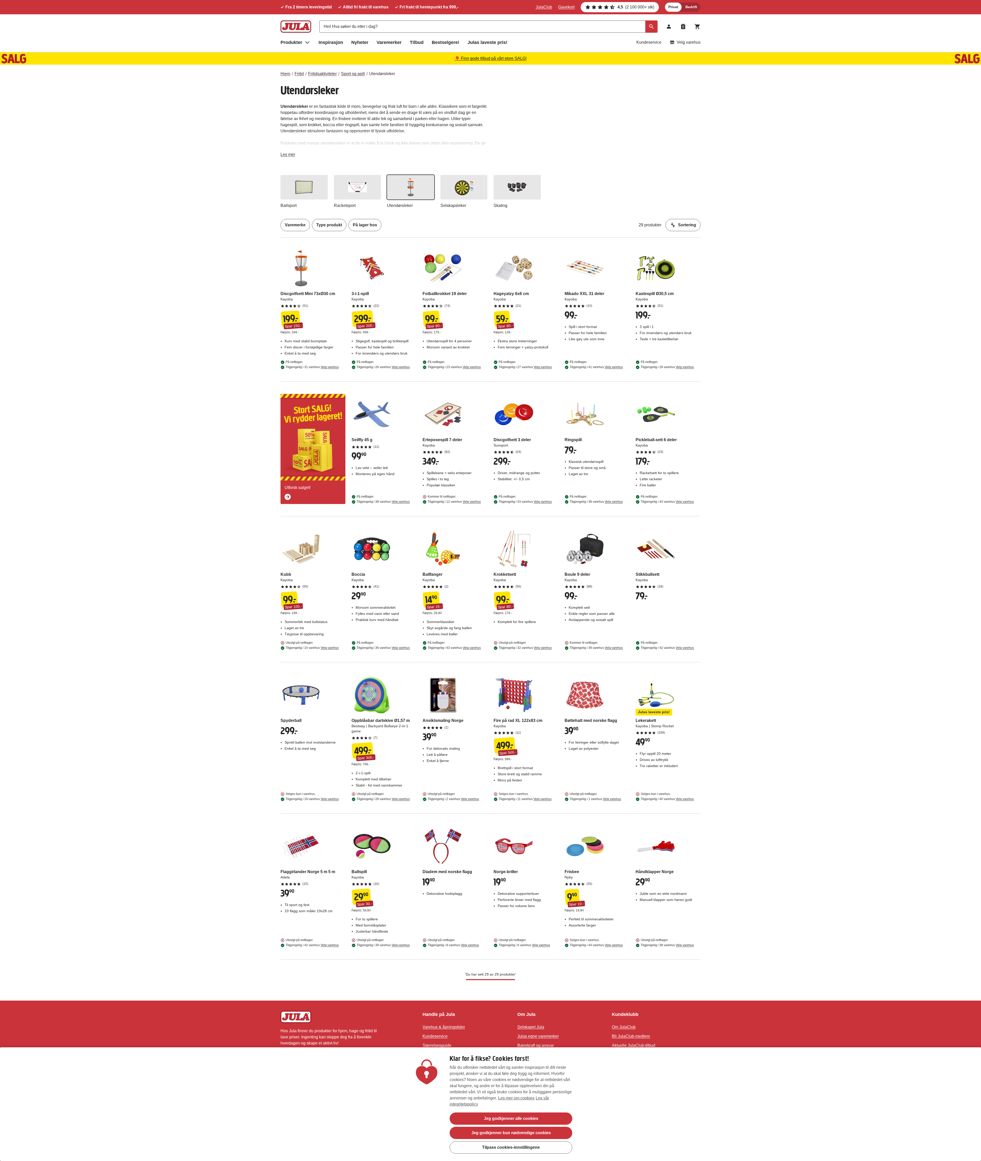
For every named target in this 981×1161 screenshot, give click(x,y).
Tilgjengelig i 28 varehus (667, 367)
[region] (490, 1104)
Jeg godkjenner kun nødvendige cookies (511, 1133)
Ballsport (289, 205)
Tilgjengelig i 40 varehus (667, 799)
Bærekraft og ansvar (535, 1045)
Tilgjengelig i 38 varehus (383, 501)
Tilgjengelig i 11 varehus (525, 799)
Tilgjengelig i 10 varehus (312, 648)
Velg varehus (688, 42)
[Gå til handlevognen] (697, 26)
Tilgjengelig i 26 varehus (383, 367)
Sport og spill (353, 74)
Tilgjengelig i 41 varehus (596, 367)
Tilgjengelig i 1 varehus (595, 799)
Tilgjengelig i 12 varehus (454, 501)
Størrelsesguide (437, 1045)
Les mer (288, 155)
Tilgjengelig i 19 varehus (312, 799)
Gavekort (566, 7)
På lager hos (365, 225)
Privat (673, 7)
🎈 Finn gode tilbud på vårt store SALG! (491, 58)
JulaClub (544, 7)
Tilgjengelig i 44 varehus (596, 945)
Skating (500, 205)
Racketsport (345, 205)
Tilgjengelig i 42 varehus (667, 648)
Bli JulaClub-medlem (631, 1036)
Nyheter (359, 42)
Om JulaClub (624, 1027)
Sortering (687, 225)
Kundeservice (648, 42)
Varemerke (295, 225)
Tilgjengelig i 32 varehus (525, 648)
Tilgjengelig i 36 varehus (383, 648)
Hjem (285, 74)
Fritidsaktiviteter (322, 74)
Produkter (291, 42)
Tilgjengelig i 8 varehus (453, 945)
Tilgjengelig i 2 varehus (453, 799)
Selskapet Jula (530, 1027)
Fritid (299, 74)
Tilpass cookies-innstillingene (511, 1147)
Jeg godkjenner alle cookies (511, 1118)
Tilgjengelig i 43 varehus (525, 501)
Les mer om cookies (516, 1098)
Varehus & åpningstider (444, 1027)
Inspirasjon (331, 42)
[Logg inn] (669, 26)
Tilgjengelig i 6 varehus (524, 945)
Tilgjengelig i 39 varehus (596, 648)
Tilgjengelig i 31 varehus (312, 367)
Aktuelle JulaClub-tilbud (633, 1045)
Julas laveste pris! (487, 42)
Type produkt (329, 225)
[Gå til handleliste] (683, 26)
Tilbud (417, 42)
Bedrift (691, 7)
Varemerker (389, 42)
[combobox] (488, 26)
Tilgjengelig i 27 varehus (525, 367)
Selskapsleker (453, 205)
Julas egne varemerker (538, 1036)
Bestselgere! (445, 42)
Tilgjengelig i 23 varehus (454, 367)
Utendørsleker (382, 74)
